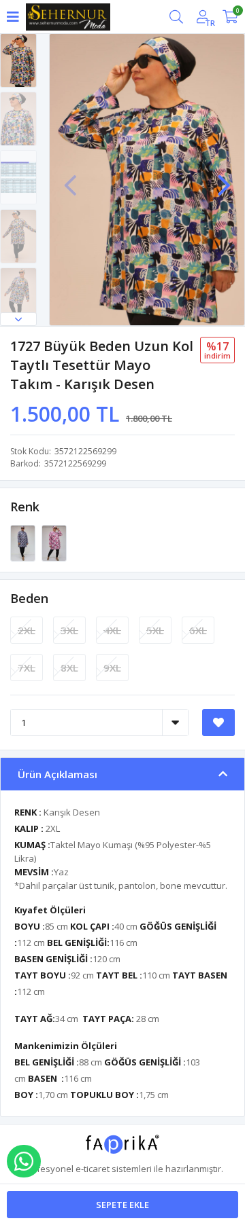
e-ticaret (93, 1169)
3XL (69, 630)
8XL (69, 667)
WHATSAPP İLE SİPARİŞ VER (24, 1161)
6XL (198, 630)
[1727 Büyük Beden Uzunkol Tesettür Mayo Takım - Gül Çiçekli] (23, 542)
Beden (29, 598)
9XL (112, 667)
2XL (26, 630)
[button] (18, 319)
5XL (155, 630)
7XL (26, 667)
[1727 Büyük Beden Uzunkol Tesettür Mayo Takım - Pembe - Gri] (54, 542)
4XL (112, 630)
